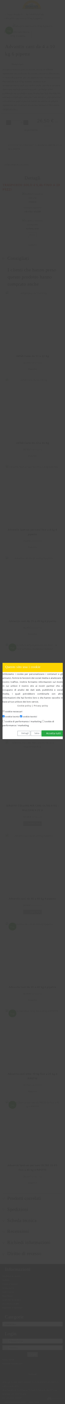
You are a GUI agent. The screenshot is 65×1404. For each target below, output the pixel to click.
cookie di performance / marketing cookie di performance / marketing (28, 723)
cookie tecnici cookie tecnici (21, 716)
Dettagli (25, 733)
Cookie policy (24, 705)
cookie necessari (13, 711)
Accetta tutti (53, 733)
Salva (36, 733)
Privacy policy (41, 705)
